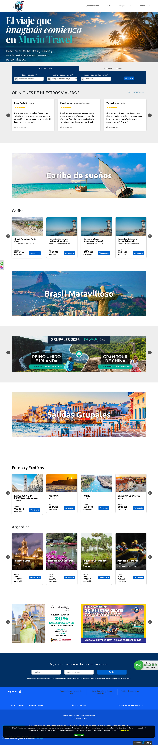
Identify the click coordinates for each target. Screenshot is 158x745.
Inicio (109, 6)
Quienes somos (92, 6)
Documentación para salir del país (71, 692)
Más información (123, 730)
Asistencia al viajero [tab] (113, 68)
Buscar (130, 78)
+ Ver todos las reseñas (135, 92)
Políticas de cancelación (130, 691)
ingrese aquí (38, 739)
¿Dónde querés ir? (29, 75)
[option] (79, 37)
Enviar (112, 672)
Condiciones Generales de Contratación (102, 692)
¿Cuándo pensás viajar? (62, 75)
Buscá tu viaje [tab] (45, 68)
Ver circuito (34, 508)
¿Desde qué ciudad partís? (96, 75)
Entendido (79, 735)
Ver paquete (35, 253)
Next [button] (150, 115)
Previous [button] (8, 115)
